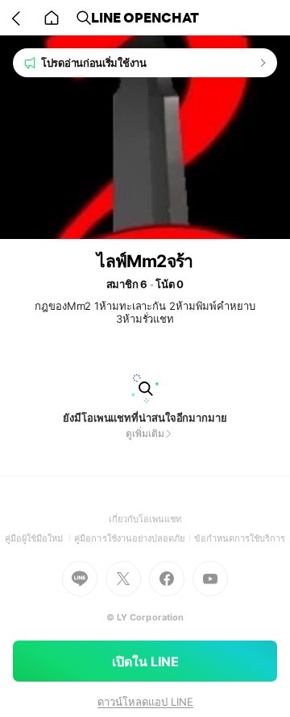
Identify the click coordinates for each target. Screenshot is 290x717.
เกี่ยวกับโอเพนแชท (145, 519)
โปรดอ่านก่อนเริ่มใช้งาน (94, 62)
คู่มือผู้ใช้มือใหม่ (40, 538)
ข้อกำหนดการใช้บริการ (240, 538)
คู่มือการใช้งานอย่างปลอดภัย (133, 538)
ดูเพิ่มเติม (145, 433)
